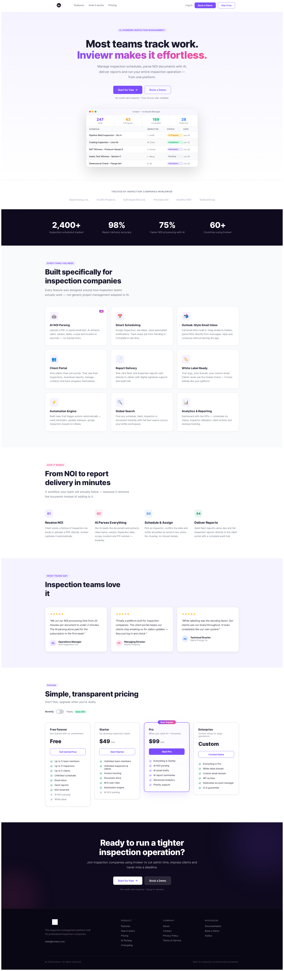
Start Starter (117, 751)
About (166, 926)
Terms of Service (172, 940)
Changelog (127, 945)
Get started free (68, 751)
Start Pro (167, 751)
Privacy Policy (170, 935)
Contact (167, 930)
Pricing (112, 5)
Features (79, 5)
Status (208, 935)
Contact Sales (216, 754)
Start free (226, 5)
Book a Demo (205, 5)
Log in (189, 5)
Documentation (213, 926)
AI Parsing (126, 940)
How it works (96, 5)
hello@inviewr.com (55, 941)
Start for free (126, 89)
